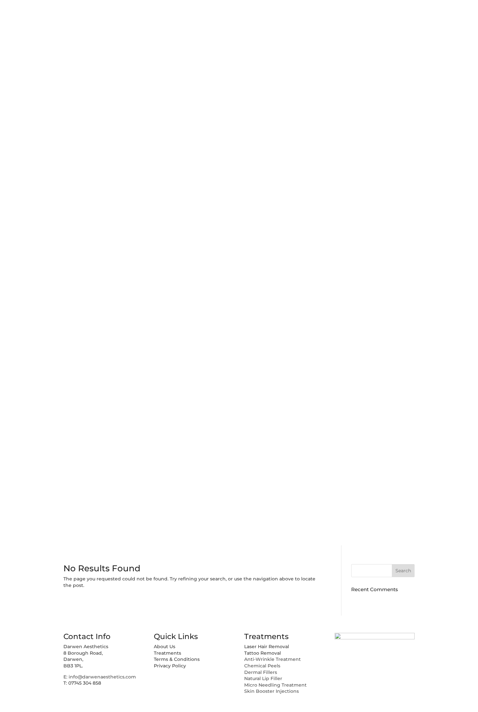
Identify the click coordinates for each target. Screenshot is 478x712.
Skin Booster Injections (271, 691)
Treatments (438, 169)
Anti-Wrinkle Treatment (272, 659)
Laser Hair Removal (266, 646)
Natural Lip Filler (263, 678)
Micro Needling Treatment (275, 685)
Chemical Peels (262, 666)
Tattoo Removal (262, 653)
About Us (441, 108)
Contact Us (438, 230)
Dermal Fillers (260, 672)
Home (441, 47)
